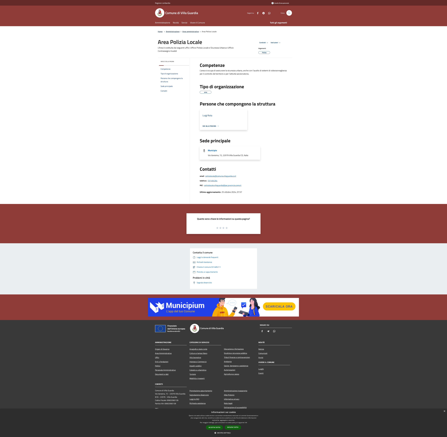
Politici (157, 365)
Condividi (262, 42)
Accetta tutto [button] (214, 427)
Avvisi (260, 357)
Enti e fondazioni (161, 361)
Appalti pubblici (196, 365)
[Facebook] (256, 12)
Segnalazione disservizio (199, 395)
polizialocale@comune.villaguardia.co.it (220, 176)
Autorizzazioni (229, 370)
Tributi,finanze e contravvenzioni (237, 357)
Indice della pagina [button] (167, 61)
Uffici (157, 357)
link (246, 423)
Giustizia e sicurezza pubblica (235, 353)
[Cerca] (289, 13)
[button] (223, 432)
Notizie (261, 349)
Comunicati (262, 353)
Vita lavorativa (195, 357)
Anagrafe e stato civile (198, 349)
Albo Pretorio (229, 395)
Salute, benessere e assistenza (236, 365)
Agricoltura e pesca (231, 374)
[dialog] (223, 423)
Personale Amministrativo (165, 370)
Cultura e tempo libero (198, 353)
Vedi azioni (274, 42)
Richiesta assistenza (198, 403)
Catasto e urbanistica (198, 370)
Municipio (212, 150)
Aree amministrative (190, 31)
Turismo (193, 374)
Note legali (228, 403)
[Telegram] (262, 12)
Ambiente (228, 361)
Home (160, 31)
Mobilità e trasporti (197, 378)
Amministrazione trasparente (235, 390)
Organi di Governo (162, 349)
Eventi (261, 373)
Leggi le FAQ (194, 399)
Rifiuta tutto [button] (232, 427)
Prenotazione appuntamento (201, 390)
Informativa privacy (231, 399)
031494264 (212, 180)
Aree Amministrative (163, 353)
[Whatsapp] (268, 12)
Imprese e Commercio (198, 361)
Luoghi (261, 369)
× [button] (444, 411)
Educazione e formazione (234, 349)
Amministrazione (172, 31)
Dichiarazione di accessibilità (235, 407)
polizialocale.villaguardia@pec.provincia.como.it (222, 185)
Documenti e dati (162, 374)
